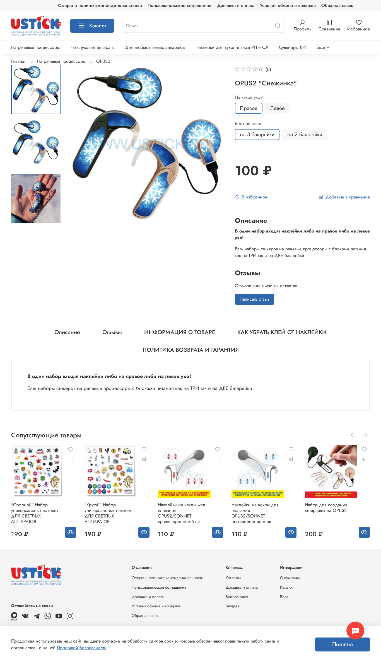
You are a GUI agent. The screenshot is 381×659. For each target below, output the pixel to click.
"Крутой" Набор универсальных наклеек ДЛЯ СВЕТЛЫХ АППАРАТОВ (108, 513)
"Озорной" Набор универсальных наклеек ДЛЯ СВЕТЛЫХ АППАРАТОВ (34, 513)
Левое (277, 108)
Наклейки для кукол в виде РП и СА (232, 47)
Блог (284, 597)
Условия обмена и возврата (288, 5)
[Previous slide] (78, 144)
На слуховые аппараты (92, 47)
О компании (291, 578)
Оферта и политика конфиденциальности (100, 5)
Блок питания (248, 123)
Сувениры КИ (292, 47)
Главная (18, 61)
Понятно (342, 644)
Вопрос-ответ (237, 597)
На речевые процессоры (35, 47)
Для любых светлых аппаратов (155, 47)
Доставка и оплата (235, 5)
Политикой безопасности (82, 647)
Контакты (233, 578)
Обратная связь (337, 5)
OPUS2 (103, 61)
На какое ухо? (249, 97)
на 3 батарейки (257, 134)
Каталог (97, 25)
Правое (248, 108)
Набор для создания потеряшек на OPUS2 (326, 508)
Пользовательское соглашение (179, 5)
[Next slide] (36, 216)
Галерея (232, 606)
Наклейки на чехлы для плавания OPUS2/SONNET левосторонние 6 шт (255, 513)
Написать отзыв (254, 299)
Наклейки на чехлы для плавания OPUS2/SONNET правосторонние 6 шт (181, 513)
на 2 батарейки (304, 134)
